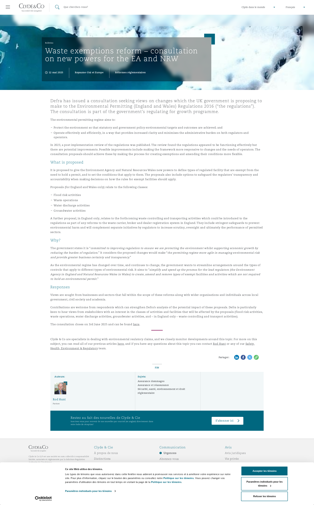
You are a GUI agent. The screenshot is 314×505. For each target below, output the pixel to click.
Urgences (170, 453)
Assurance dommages (151, 381)
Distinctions (102, 458)
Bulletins (49, 43)
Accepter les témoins (265, 471)
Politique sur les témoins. (178, 478)
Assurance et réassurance (153, 385)
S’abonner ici (225, 420)
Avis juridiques (235, 453)
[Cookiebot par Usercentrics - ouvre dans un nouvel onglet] (43, 498)
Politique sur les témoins (166, 482)
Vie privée (232, 458)
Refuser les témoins (264, 496)
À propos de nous (106, 453)
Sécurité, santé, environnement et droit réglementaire (161, 391)
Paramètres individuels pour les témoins (88, 491)
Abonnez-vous (169, 459)
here (136, 324)
